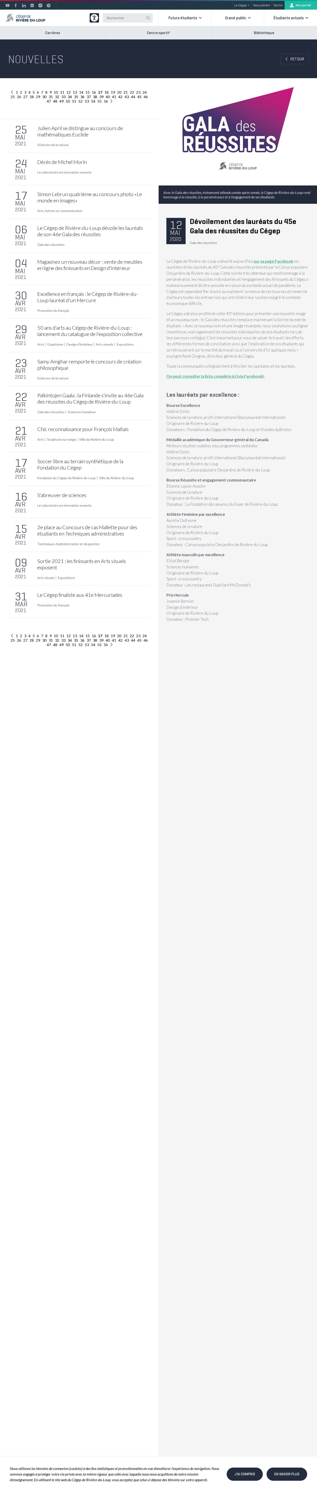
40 (108, 96)
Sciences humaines (82, 412)
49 (61, 101)
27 (25, 96)
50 (68, 101)
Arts (40, 344)
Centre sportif (158, 33)
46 (146, 96)
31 (51, 96)
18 (106, 92)
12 (68, 92)
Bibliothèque (264, 33)
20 (119, 92)
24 (144, 92)
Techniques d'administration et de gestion (68, 544)
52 (80, 101)
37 (89, 96)
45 (139, 96)
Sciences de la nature (53, 145)
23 (138, 92)
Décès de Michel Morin (62, 162)
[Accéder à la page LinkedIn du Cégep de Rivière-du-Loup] (24, 5)
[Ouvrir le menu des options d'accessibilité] (94, 18)
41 (114, 96)
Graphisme (55, 344)
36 (82, 96)
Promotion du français (53, 310)
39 (101, 96)
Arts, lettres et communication (59, 210)
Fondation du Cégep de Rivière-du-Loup (66, 478)
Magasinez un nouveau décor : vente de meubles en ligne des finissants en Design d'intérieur (89, 264)
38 (95, 96)
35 (76, 96)
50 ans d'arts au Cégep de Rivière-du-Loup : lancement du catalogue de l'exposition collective (89, 330)
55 (99, 101)
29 (38, 96)
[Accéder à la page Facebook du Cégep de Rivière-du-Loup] (16, 5)
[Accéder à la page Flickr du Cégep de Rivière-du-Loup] (32, 5)
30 (44, 96)
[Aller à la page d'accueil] (25, 17)
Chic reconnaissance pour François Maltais (83, 429)
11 (62, 92)
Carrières (52, 33)
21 (125, 92)
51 (74, 101)
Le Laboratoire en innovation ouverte (64, 172)
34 (70, 96)
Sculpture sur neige (61, 439)
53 (87, 101)
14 (81, 92)
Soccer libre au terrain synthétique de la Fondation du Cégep (80, 464)
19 (113, 92)
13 (75, 92)
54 (93, 101)
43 (127, 96)
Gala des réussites (51, 244)
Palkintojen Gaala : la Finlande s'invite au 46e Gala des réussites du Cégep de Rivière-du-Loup (90, 398)
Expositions (125, 344)
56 (106, 101)
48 (55, 101)
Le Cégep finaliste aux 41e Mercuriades (79, 595)
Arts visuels (104, 344)
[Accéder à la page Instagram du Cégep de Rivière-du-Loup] (40, 5)
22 (132, 92)
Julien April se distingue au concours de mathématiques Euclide (80, 131)
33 (63, 96)
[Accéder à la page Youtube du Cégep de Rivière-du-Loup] (7, 5)
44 (133, 96)
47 (49, 101)
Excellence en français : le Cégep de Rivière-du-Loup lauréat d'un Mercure (87, 297)
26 (19, 96)
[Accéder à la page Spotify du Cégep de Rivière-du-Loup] (48, 5)
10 (56, 92)
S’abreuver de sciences (61, 495)
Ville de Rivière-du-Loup (96, 439)
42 (120, 96)
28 (32, 96)
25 (13, 96)
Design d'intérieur (79, 344)
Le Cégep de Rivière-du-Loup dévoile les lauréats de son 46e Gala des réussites (90, 231)
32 (57, 96)
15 (87, 92)
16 (94, 92)
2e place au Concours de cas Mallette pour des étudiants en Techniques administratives (87, 530)
